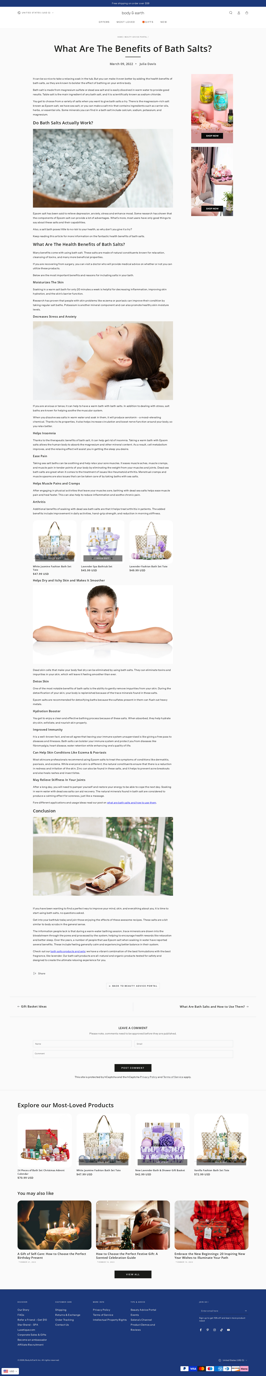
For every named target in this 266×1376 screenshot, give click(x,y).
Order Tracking (64, 1319)
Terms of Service (173, 1077)
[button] (231, 12)
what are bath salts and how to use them (131, 802)
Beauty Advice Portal (136, 37)
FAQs (21, 1314)
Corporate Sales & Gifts (32, 1334)
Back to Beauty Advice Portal (135, 986)
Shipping (60, 1309)
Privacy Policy (148, 1077)
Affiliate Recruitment (31, 1344)
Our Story (23, 1309)
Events (135, 1314)
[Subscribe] (246, 1310)
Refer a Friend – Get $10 (32, 1319)
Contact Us (62, 1324)
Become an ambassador (32, 1339)
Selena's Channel (141, 1319)
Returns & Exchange (67, 1314)
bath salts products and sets (67, 951)
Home (120, 37)
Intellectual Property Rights (110, 1319)
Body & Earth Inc (33, 1360)
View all (133, 1274)
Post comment (133, 1068)
